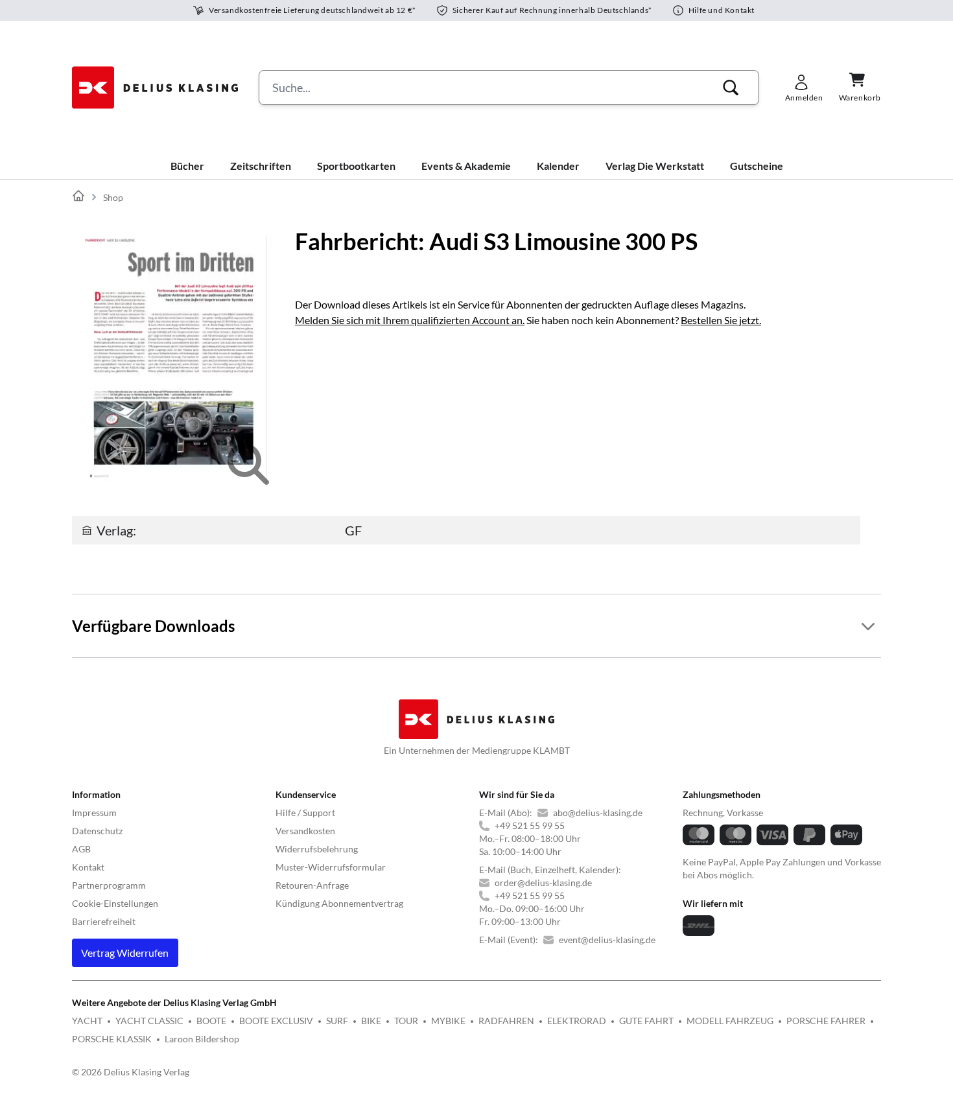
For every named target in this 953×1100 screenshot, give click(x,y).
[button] (730, 87)
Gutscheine (756, 165)
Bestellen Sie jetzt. (721, 320)
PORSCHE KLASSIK (112, 1038)
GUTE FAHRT (646, 1020)
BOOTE (211, 1020)
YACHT (87, 1020)
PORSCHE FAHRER (825, 1020)
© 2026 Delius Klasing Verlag (130, 1071)
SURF (337, 1020)
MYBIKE (448, 1020)
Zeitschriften (260, 165)
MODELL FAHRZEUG (730, 1020)
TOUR (406, 1020)
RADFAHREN (506, 1020)
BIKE (371, 1020)
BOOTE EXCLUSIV (276, 1020)
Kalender (558, 165)
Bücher (187, 165)
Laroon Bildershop (202, 1038)
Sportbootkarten (356, 165)
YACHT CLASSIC (149, 1020)
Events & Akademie (466, 165)
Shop (113, 197)
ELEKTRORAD (576, 1020)
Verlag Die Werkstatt (655, 165)
